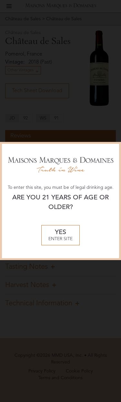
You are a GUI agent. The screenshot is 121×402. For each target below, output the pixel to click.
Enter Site (60, 235)
